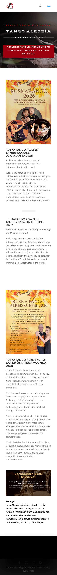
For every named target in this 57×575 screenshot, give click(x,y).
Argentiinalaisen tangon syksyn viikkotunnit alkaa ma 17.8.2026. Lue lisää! (28, 50)
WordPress (28, 570)
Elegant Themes (27, 567)
